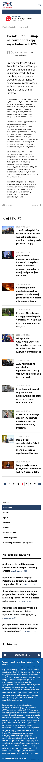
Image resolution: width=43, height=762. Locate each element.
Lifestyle (6, 522)
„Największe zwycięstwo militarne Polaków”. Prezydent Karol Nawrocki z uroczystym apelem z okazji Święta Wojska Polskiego (27, 265)
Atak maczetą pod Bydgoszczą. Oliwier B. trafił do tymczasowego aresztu (20, 567)
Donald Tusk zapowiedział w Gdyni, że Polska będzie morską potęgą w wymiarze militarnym (28, 446)
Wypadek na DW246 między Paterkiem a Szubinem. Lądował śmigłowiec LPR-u (19, 581)
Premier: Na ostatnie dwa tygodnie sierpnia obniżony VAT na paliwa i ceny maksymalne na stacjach (28, 320)
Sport (5, 517)
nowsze (35, 205)
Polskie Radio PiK (9, 27)
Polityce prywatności (14, 700)
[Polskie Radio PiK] (7, 5)
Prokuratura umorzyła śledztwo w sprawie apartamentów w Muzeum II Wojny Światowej (28, 421)
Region (6, 502)
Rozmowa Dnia (9, 532)
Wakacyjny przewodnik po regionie (17, 542)
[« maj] (5, 655)
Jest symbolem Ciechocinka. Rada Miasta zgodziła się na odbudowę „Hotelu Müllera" (20, 628)
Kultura (6, 512)
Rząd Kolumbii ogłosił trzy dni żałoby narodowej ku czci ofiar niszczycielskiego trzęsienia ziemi (28, 396)
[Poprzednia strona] (5, 484)
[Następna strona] (39, 484)
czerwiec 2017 (22, 655)
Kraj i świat (23, 27)
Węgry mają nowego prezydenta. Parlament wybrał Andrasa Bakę (28, 468)
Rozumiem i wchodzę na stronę (14, 758)
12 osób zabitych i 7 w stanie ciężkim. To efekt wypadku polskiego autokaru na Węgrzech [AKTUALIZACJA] (29, 237)
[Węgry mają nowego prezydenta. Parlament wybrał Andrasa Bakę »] (8, 467)
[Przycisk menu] (39, 5)
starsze (9, 205)
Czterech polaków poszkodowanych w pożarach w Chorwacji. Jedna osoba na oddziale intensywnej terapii (29, 294)
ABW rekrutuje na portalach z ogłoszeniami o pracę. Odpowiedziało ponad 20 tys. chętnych (29, 370)
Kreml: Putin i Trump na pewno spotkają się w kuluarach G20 (22, 40)
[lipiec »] (39, 655)
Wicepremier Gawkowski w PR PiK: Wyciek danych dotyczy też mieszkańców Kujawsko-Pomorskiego (28, 345)
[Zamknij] (38, 662)
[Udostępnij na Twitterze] (13, 52)
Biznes (6, 527)
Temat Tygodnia (10, 537)
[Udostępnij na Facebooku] (9, 52)
